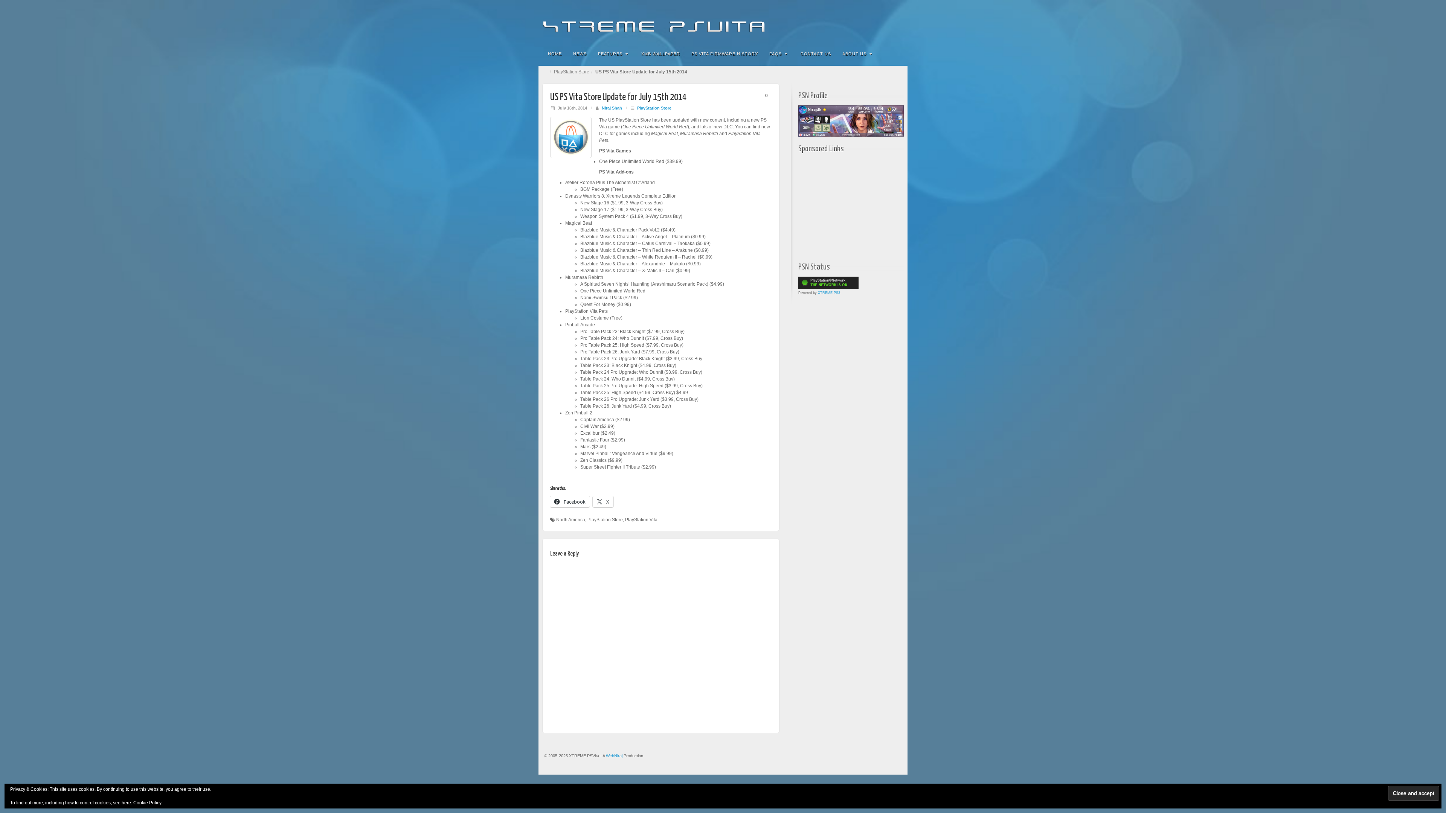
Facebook (846, 21)
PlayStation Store (571, 72)
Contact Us (816, 54)
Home (555, 54)
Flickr (856, 21)
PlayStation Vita (641, 519)
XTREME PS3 (829, 293)
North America (570, 519)
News (580, 54)
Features (610, 54)
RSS (896, 21)
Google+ (866, 21)
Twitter (876, 21)
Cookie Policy (147, 802)
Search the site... (897, 53)
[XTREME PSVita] (723, 22)
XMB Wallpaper (660, 54)
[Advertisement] (845, 206)
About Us (854, 54)
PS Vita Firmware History (724, 54)
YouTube (886, 21)
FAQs (775, 54)
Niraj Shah (612, 108)
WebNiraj (614, 756)
